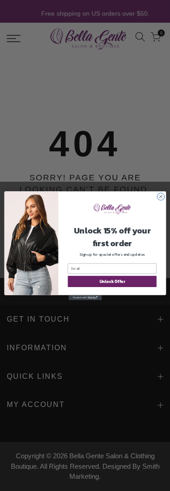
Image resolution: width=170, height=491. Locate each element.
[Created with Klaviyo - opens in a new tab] (85, 297)
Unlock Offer (112, 281)
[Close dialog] (160, 196)
